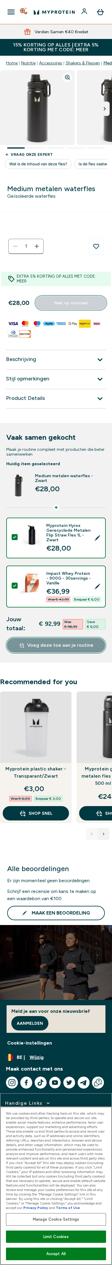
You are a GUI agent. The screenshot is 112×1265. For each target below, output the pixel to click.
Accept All (56, 1254)
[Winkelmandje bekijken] (100, 12)
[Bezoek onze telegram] (84, 1083)
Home (12, 63)
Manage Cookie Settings (56, 1219)
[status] (26, 246)
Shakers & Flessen (83, 63)
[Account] (84, 12)
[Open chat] (98, 1083)
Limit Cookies (56, 1236)
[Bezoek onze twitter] (69, 1083)
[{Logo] (54, 12)
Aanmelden (30, 1023)
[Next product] (104, 834)
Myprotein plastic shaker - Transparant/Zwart (35, 772)
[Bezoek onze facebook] (26, 1083)
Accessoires (50, 63)
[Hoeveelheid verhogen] (36, 246)
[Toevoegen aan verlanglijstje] (96, 246)
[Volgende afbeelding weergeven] (105, 109)
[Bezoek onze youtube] (55, 1083)
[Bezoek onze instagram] (12, 1083)
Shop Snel (41, 813)
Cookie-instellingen (29, 1042)
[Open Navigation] (11, 12)
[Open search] (24, 12)
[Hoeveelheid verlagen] (15, 246)
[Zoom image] (67, 77)
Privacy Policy (35, 1208)
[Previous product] (92, 834)
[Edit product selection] (97, 538)
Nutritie (28, 63)
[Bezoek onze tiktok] (41, 1083)
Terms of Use (68, 1208)
